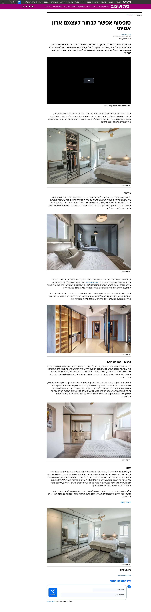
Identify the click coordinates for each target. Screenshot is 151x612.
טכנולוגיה (54, 2)
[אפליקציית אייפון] (29, 6)
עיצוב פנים (75, 7)
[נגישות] (3, 2)
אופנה (46, 2)
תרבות (96, 2)
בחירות (103, 2)
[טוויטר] (26, 6)
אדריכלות (59, 7)
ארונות (128, 575)
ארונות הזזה (122, 575)
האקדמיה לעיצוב (97, 7)
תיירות (62, 2)
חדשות (118, 2)
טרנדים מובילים (85, 7)
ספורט (111, 2)
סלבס (89, 2)
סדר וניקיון (67, 7)
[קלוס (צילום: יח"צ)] (89, 158)
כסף (82, 2)
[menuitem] (117, 2)
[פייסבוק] (23, 6)
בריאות (70, 2)
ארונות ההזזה (92, 282)
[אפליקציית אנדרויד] (32, 6)
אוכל (77, 2)
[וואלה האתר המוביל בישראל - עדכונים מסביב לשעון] (127, 2)
